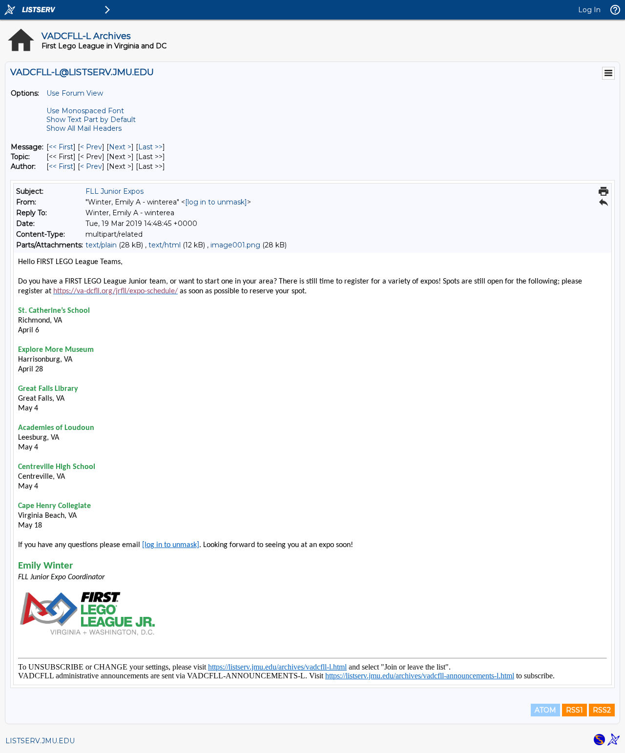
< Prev (91, 146)
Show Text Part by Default (91, 119)
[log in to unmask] (216, 202)
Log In (589, 9)
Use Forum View (74, 93)
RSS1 (574, 710)
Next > (120, 146)
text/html (164, 245)
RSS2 (602, 710)
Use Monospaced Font (85, 110)
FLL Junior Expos (114, 191)
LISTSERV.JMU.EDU (40, 740)
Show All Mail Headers (84, 128)
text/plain (101, 245)
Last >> (150, 146)
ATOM (545, 710)
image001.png (235, 245)
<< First (61, 146)
